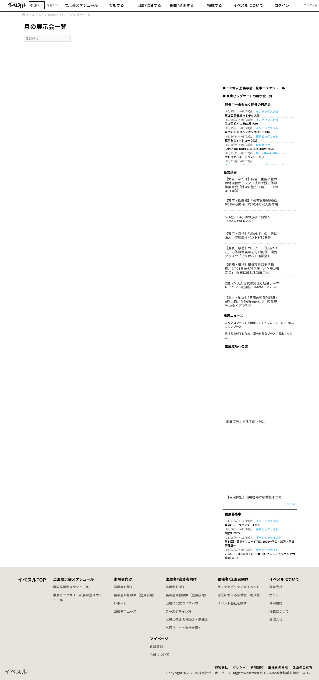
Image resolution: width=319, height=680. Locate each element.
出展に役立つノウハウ (182, 603)
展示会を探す (123, 586)
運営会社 (275, 586)
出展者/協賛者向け (181, 579)
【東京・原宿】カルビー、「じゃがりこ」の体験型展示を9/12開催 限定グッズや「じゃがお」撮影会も (252, 252)
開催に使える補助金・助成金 (238, 595)
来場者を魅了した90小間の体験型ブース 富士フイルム (258, 335)
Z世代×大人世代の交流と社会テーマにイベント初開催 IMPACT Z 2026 (252, 285)
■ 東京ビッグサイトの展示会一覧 (247, 95)
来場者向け (123, 579)
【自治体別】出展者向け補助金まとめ (254, 497)
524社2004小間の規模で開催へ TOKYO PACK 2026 (249, 219)
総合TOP (52, 5)
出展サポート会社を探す (184, 627)
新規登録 (156, 646)
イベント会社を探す (232, 603)
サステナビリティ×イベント (238, 586)
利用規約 (275, 603)
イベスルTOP (34, 14)
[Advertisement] (259, 56)
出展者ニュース (125, 611)
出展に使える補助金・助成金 (187, 619)
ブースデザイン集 (178, 611)
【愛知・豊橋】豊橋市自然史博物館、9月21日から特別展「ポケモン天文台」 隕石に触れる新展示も (252, 268)
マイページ (159, 638)
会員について (159, 654)
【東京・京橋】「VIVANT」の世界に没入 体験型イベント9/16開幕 (251, 235)
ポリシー (275, 595)
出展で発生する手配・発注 (245, 422)
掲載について (279, 611)
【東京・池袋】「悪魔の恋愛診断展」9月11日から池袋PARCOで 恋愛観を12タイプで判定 (252, 301)
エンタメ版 (311, 5)
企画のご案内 (302, 667)
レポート (120, 603)
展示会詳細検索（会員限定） (135, 595)
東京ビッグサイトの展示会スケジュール (77, 597)
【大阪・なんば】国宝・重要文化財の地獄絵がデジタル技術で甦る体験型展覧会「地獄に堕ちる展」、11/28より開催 (251, 185)
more (291, 504)
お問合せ (275, 619)
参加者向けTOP (57, 14)
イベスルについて (284, 579)
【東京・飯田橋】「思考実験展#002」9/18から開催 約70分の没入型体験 (251, 202)
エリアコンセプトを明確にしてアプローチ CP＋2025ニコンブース (259, 325)
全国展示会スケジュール (73, 579)
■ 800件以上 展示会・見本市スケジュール (254, 88)
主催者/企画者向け (233, 579)
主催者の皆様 (278, 667)
